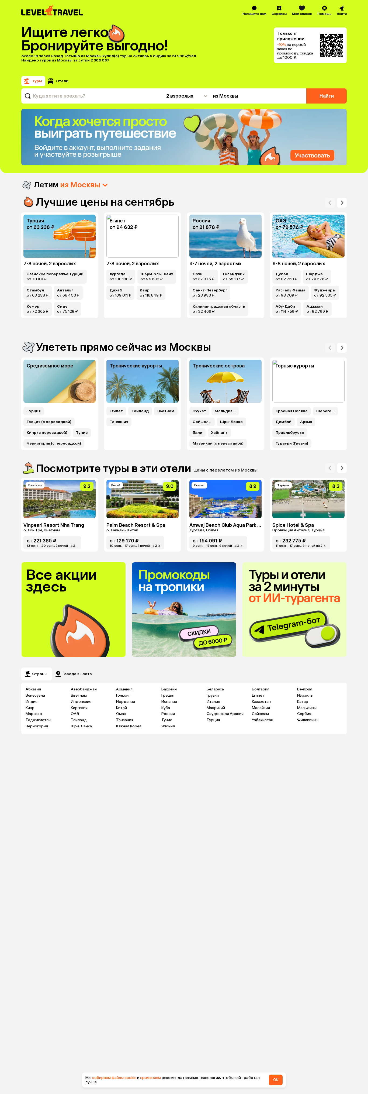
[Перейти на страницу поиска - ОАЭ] (308, 236)
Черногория (37, 726)
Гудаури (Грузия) (292, 443)
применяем (150, 1077)
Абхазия (33, 689)
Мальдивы (225, 411)
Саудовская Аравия (225, 713)
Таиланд (140, 411)
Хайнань (219, 433)
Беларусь (215, 689)
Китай (121, 708)
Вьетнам (165, 411)
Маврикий (216, 708)
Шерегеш (325, 411)
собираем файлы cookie (114, 1077)
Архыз (306, 422)
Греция (167, 695)
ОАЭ (75, 713)
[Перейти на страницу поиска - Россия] (225, 236)
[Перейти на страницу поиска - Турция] (59, 236)
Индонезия (81, 701)
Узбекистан (262, 720)
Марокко (34, 713)
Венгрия (304, 689)
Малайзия (261, 708)
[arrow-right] (330, 203)
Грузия (213, 695)
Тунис (82, 433)
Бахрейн (169, 689)
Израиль (305, 695)
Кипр (30, 708)
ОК (275, 1080)
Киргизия (79, 708)
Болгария (260, 689)
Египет (116, 411)
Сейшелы (202, 422)
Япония (168, 726)
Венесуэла (35, 695)
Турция (34, 411)
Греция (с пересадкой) (49, 422)
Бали (197, 433)
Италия (213, 701)
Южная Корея (128, 726)
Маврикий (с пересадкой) (218, 443)
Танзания (119, 422)
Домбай (283, 422)
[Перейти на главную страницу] (52, 10)
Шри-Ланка (231, 422)
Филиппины (307, 720)
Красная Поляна (292, 411)
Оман (121, 713)
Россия (168, 713)
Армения (124, 689)
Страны (39, 674)
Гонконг (123, 695)
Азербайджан (84, 689)
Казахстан (261, 701)
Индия (31, 701)
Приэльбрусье (290, 433)
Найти (327, 96)
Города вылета (77, 674)
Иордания (125, 701)
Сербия (304, 713)
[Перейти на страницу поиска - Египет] (142, 236)
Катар (302, 701)
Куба (165, 708)
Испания (169, 701)
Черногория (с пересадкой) (54, 443)
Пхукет (199, 411)
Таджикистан (38, 720)
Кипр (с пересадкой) (47, 433)
